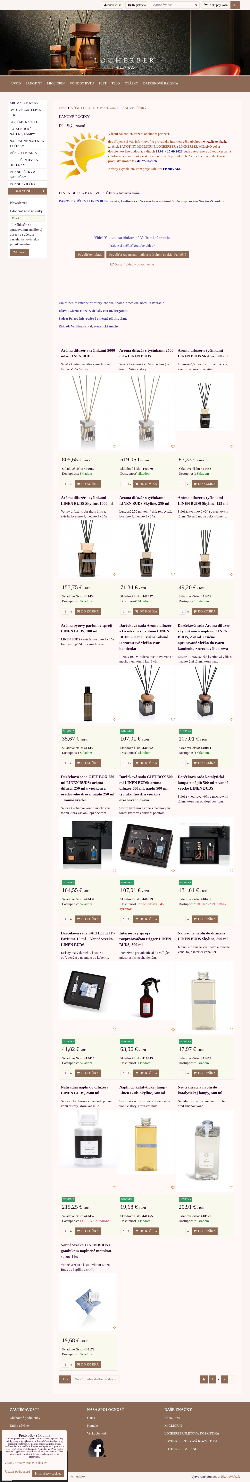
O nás (91, 1418)
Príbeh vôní (20, 191)
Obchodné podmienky (25, 1418)
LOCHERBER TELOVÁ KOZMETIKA (190, 1441)
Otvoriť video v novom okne (134, 264)
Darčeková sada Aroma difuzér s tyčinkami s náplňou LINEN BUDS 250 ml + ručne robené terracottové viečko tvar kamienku (145, 637)
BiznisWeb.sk (230, 1476)
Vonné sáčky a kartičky (22, 174)
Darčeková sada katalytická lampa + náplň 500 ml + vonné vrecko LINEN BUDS (203, 782)
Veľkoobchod (96, 1433)
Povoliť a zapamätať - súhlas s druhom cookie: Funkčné (147, 254)
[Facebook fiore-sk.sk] (97, 1456)
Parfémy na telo (24, 122)
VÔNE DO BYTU (82, 83)
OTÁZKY (131, 83)
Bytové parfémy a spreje (25, 112)
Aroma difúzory (24, 103)
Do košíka (89, 483)
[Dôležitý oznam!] (82, 157)
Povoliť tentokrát (90, 254)
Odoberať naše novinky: (27, 211)
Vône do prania (23, 153)
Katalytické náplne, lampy (22, 131)
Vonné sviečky (23, 184)
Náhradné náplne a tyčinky (27, 143)
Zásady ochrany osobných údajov (26, 1462)
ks (70, 484)
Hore (65, 1379)
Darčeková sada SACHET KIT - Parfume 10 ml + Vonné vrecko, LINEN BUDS (88, 939)
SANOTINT (34, 83)
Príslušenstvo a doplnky (24, 162)
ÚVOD (16, 83)
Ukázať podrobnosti (17, 1471)
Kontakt (92, 1425)
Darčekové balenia (160, 83)
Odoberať (19, 252)
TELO (116, 83)
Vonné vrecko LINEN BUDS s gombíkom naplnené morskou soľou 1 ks (86, 1251)
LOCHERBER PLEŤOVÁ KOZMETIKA (191, 1433)
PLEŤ (102, 83)
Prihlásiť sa (113, 5)
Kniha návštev (20, 1425)
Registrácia (138, 5)
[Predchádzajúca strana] (204, 1379)
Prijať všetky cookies (48, 1473)
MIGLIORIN (56, 83)
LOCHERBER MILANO (180, 1449)
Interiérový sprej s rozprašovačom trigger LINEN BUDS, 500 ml (145, 939)
